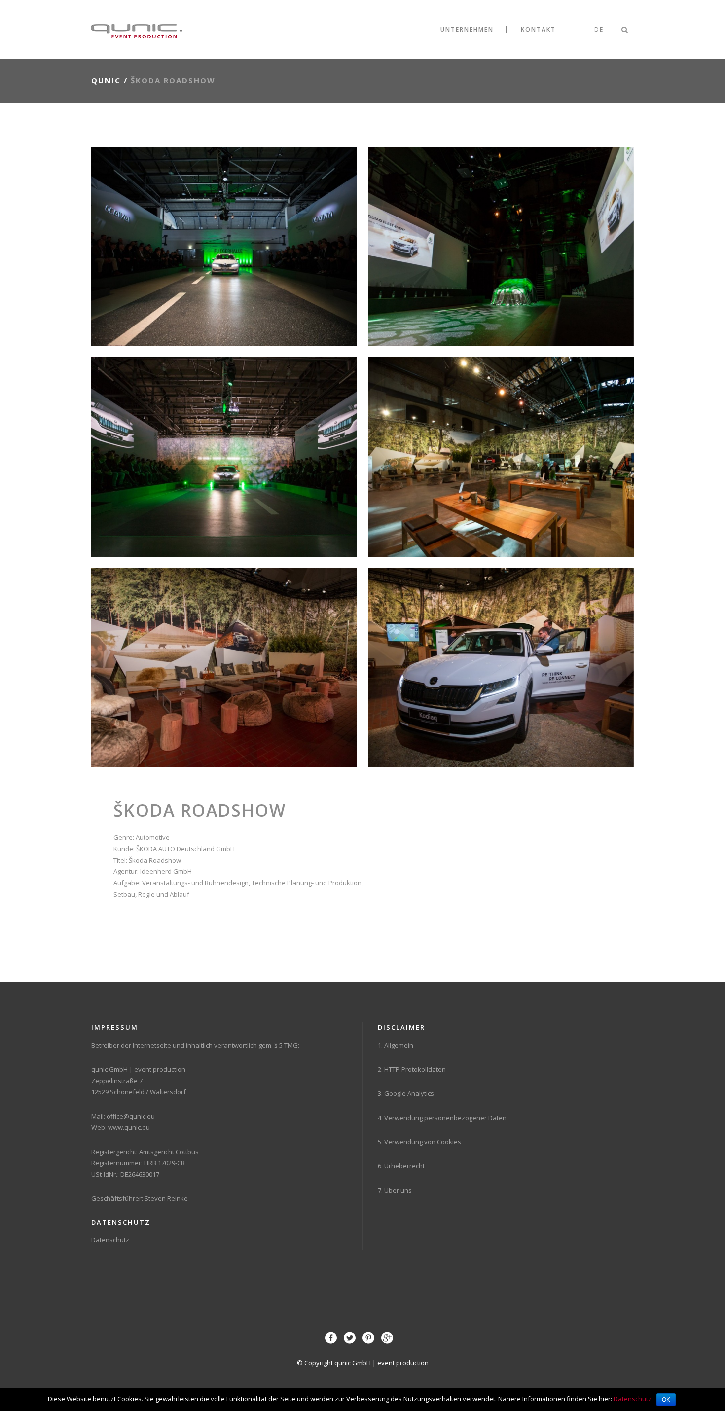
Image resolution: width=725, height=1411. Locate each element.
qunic (106, 80)
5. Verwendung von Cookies (419, 1141)
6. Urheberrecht (401, 1165)
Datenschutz (110, 1239)
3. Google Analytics (406, 1093)
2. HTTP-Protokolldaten (412, 1069)
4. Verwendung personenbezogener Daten (442, 1117)
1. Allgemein (395, 1045)
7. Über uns (395, 1190)
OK (666, 1399)
